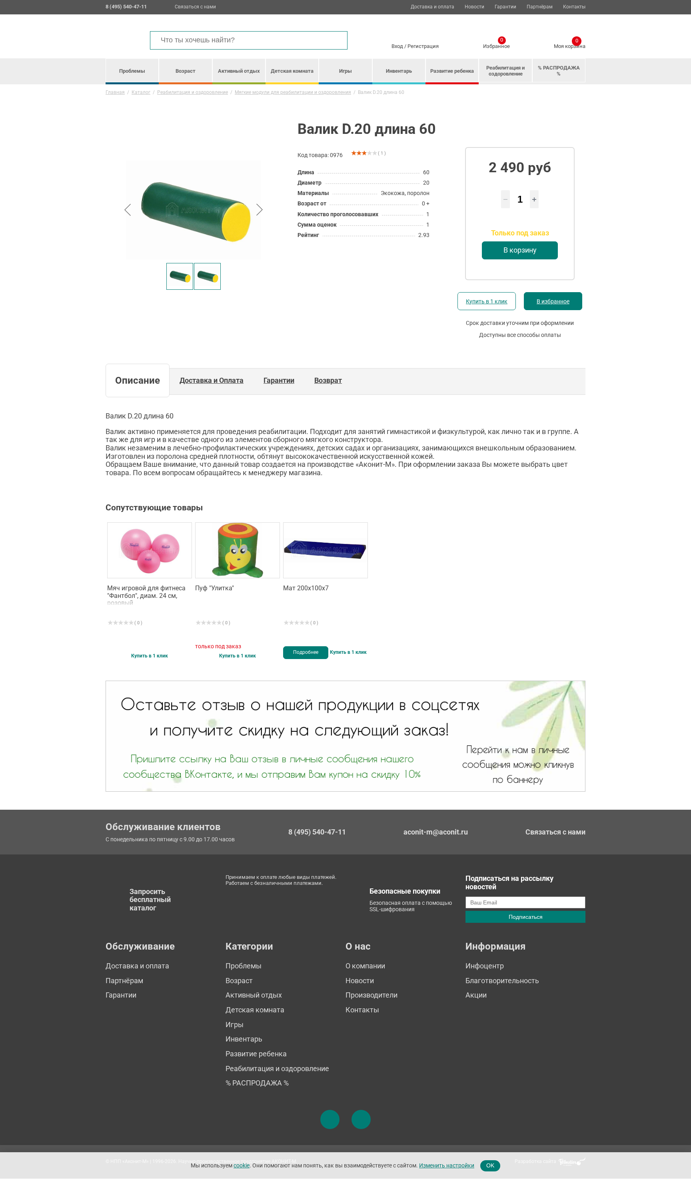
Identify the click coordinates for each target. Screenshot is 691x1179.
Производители (371, 995)
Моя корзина (569, 44)
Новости (474, 7)
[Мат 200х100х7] (325, 550)
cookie (242, 1165)
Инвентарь (399, 71)
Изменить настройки (446, 1165)
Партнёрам (540, 7)
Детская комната (292, 71)
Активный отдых (239, 71)
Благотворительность (502, 980)
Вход (397, 46)
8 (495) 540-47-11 (317, 832)
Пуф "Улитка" (214, 588)
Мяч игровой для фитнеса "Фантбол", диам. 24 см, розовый (146, 595)
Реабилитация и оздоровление (505, 71)
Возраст (186, 71)
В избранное (553, 301)
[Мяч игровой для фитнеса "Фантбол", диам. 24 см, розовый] (149, 550)
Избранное (496, 44)
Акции (476, 995)
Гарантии (505, 7)
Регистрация (423, 46)
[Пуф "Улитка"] (237, 550)
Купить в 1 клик (486, 301)
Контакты (574, 7)
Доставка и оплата (432, 7)
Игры (345, 71)
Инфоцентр (484, 966)
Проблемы (132, 71)
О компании (365, 966)
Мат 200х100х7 (306, 588)
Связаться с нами (195, 7)
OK (490, 1165)
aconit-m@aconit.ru (435, 832)
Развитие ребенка (452, 71)
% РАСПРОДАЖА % (559, 71)
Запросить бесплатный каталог (150, 899)
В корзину (520, 250)
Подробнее (305, 652)
